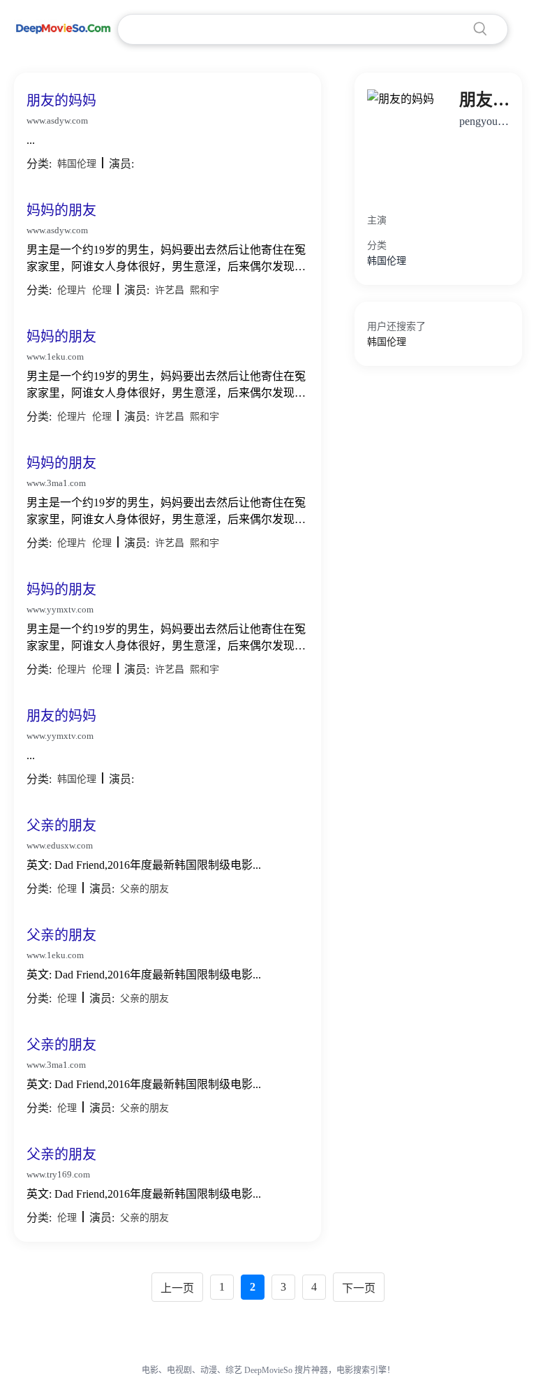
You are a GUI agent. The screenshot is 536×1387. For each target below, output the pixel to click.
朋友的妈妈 (61, 100)
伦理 (102, 290)
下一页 (358, 1288)
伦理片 (72, 290)
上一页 (177, 1288)
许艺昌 (169, 290)
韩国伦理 (76, 164)
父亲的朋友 (61, 825)
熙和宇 (204, 290)
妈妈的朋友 (61, 210)
